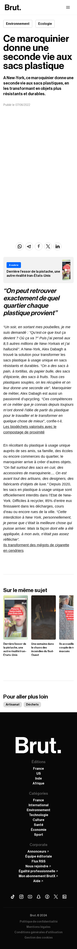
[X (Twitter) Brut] (56, 897)
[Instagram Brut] (21, 897)
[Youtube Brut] (30, 897)
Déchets (32, 704)
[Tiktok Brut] (13, 897)
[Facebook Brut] (47, 897)
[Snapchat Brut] (38, 897)
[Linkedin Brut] (64, 897)
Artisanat (13, 704)
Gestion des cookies (38, 937)
